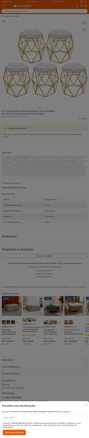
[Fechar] (86, 405)
